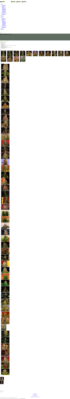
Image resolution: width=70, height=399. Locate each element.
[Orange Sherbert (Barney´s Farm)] (35, 137)
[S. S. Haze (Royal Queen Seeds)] (35, 194)
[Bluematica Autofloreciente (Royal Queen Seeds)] (35, 238)
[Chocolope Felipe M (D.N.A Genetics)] (35, 289)
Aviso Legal (35, 393)
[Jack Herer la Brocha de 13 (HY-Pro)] (35, 302)
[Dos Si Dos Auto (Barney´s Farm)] (35, 105)
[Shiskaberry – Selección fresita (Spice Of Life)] (35, 245)
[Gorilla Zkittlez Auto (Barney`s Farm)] (35, 80)
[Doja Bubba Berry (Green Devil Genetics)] (35, 226)
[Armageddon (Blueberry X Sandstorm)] (35, 353)
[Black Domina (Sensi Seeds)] (35, 270)
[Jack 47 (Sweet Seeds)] (35, 327)
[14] (16, 61)
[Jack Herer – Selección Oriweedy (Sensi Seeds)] (35, 213)
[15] (22, 61)
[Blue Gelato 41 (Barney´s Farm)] (35, 73)
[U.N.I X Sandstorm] (35, 188)
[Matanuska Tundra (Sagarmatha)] (35, 321)
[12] (3, 61)
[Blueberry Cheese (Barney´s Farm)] (35, 67)
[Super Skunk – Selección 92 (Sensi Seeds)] (35, 168)
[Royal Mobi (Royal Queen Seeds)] (35, 200)
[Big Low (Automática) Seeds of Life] (35, 276)
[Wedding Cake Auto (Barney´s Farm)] (35, 99)
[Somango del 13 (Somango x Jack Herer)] (35, 340)
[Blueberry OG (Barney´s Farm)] (35, 111)
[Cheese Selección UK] (35, 143)
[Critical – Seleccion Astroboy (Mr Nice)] (35, 232)
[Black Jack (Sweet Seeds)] (35, 334)
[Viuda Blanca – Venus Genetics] (35, 149)
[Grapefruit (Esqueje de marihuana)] (35, 346)
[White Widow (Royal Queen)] (35, 181)
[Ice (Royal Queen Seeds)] (35, 219)
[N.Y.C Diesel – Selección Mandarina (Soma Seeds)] (35, 251)
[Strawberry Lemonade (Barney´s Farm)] (35, 124)
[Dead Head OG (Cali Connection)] (35, 264)
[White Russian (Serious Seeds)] (35, 283)
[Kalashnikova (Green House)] (35, 372)
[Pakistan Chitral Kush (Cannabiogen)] (35, 365)
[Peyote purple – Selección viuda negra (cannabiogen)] (35, 207)
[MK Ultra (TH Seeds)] (35, 315)
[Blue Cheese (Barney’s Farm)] (35, 296)
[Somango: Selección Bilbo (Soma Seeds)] (35, 359)
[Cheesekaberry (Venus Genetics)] (35, 175)
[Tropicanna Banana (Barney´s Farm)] (35, 92)
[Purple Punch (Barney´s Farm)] (35, 130)
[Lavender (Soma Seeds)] (35, 257)
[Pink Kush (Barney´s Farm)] (35, 118)
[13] (9, 61)
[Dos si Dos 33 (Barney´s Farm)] (35, 86)
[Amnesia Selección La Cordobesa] (35, 156)
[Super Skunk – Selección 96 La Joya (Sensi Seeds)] (35, 162)
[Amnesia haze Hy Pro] (35, 308)
